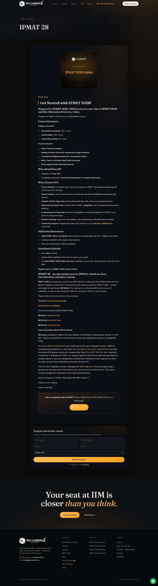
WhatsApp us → (79, 407)
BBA (82, 366)
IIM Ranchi (81, 349)
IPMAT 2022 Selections (97, 553)
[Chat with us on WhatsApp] (153, 581)
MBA (87, 366)
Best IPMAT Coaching (69, 542)
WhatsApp (85, 465)
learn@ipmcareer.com (31, 560)
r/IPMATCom (106, 223)
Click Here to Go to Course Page (52, 301)
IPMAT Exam (66, 553)
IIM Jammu (92, 349)
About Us (65, 546)
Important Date (53, 315)
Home (23, 19)
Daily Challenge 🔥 (68, 560)
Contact (90, 4)
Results (74, 4)
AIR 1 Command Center (105, 4)
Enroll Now (43, 97)
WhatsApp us (89, 515)
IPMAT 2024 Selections (97, 546)
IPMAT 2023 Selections (97, 550)
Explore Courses (130, 4)
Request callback (79, 460)
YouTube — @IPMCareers (126, 550)
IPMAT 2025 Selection (97, 542)
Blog (82, 4)
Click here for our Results (49, 306)
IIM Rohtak (56, 346)
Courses (64, 4)
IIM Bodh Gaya (107, 349)
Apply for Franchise (123, 546)
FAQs (64, 568)
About (55, 4)
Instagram (120, 553)
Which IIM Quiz (67, 564)
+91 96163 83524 (38, 557)
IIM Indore (42, 346)
